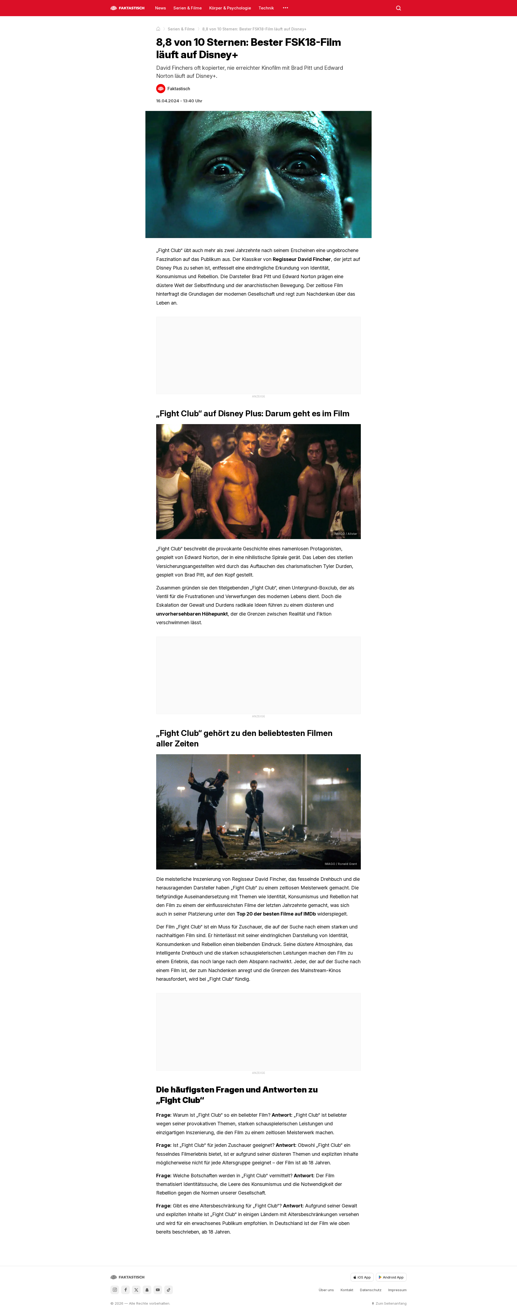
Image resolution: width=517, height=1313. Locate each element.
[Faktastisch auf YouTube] (157, 1290)
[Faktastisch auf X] (136, 1290)
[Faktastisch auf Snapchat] (147, 1290)
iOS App (364, 1277)
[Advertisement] (258, 354)
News (160, 8)
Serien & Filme (187, 8)
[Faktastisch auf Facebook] (125, 1290)
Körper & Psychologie (230, 8)
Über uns (326, 1290)
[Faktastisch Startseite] (127, 8)
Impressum (397, 1290)
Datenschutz (371, 1290)
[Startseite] (158, 29)
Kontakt (347, 1290)
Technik (266, 8)
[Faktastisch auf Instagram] (114, 1290)
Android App (393, 1277)
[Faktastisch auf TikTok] (168, 1290)
